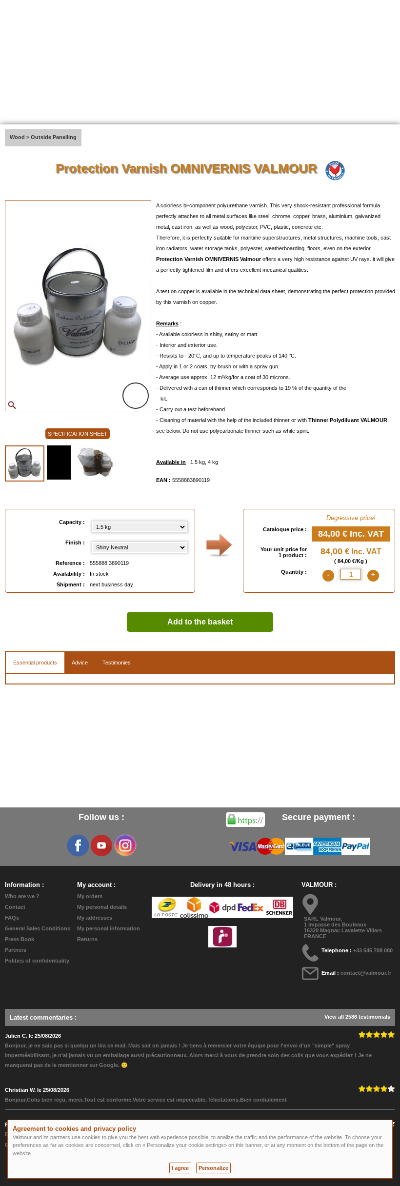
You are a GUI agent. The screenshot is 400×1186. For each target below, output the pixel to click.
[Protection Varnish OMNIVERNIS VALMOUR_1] (24, 463)
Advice (80, 662)
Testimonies (116, 662)
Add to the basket (200, 622)
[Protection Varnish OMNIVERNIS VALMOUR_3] (96, 462)
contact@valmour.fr (365, 973)
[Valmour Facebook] (78, 845)
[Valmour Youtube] (101, 845)
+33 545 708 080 (373, 950)
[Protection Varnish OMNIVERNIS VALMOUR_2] (59, 462)
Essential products (35, 662)
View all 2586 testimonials (357, 1017)
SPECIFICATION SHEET (77, 434)
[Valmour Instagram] (125, 845)
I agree (180, 1168)
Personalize (213, 1168)
